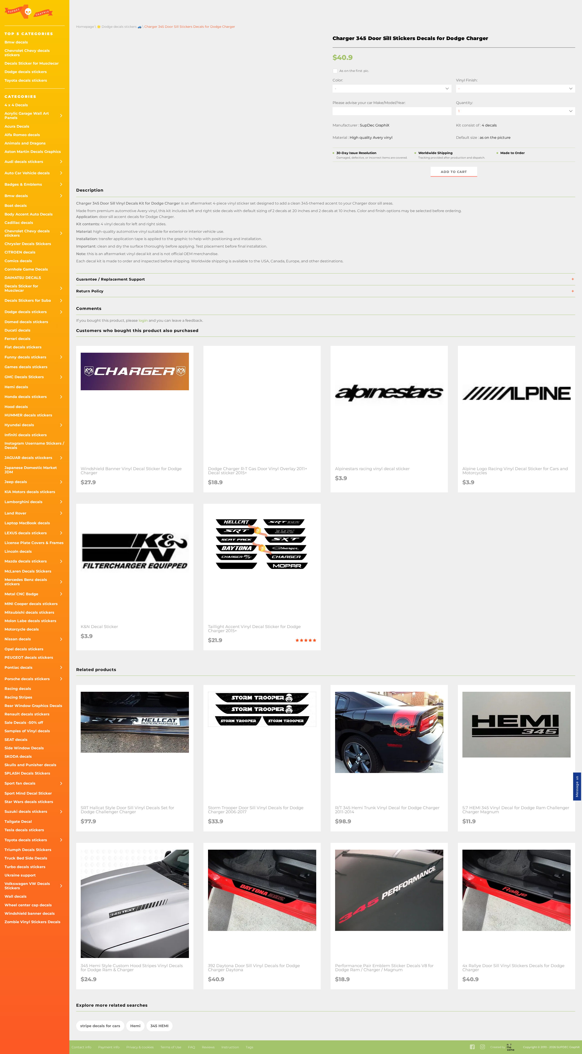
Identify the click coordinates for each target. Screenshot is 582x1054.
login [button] (143, 320)
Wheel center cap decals (28, 905)
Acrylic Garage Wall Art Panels (27, 115)
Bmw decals (16, 42)
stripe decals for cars (100, 1026)
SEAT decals (16, 739)
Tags (249, 1047)
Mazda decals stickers (26, 561)
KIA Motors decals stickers (30, 492)
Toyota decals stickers (26, 80)
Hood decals (16, 407)
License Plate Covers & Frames (34, 543)
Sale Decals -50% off (24, 722)
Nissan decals (18, 639)
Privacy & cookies (140, 1047)
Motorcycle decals (22, 629)
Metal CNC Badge (21, 594)
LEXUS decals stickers (26, 533)
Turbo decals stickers (25, 867)
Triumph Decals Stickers (28, 850)
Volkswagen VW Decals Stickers (27, 886)
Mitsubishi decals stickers (29, 612)
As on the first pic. (354, 71)
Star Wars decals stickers (29, 802)
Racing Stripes (18, 697)
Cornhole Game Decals (26, 269)
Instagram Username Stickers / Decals (34, 445)
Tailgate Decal (18, 821)
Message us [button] (577, 786)
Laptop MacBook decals (27, 523)
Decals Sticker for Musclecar (32, 63)
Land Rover (15, 513)
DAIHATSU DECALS (23, 278)
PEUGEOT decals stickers (29, 657)
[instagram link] (482, 1047)
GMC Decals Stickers (24, 377)
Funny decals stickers (25, 357)
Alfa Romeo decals (22, 135)
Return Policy (90, 291)
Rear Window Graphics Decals (33, 706)
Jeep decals (16, 482)
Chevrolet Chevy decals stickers (27, 52)
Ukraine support (20, 875)
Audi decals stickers (24, 162)
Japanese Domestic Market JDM (31, 470)
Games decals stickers (26, 367)
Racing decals (18, 689)
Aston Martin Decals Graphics (33, 151)
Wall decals (16, 896)
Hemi (135, 1026)
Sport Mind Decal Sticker (28, 793)
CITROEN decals (20, 252)
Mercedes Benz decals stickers (26, 582)
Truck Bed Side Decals (26, 858)
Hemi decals (16, 387)
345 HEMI (159, 1026)
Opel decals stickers (24, 649)
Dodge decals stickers (26, 72)
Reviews (208, 1047)
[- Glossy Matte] (515, 89)
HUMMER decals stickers (28, 415)
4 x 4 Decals (16, 105)
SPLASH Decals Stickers (27, 773)
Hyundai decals (19, 425)
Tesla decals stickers (24, 830)
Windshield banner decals (30, 913)
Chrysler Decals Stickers (28, 244)
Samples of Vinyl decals (27, 731)
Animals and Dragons (25, 143)
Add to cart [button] (454, 172)
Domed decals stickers (26, 322)
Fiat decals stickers (23, 347)
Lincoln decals (18, 551)
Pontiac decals (19, 667)
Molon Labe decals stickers (30, 621)
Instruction (230, 1047)
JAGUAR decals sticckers (28, 458)
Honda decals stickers (26, 397)
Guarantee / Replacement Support (110, 279)
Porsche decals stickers (27, 679)
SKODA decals (18, 756)
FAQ (191, 1047)
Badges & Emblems (23, 184)
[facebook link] (472, 1047)
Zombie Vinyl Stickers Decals (32, 922)
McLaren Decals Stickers (28, 571)
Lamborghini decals (24, 502)
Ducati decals (17, 330)
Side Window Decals (24, 748)
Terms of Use (171, 1047)
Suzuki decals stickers (26, 811)
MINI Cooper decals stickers (31, 604)
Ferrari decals (17, 339)
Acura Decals (17, 126)
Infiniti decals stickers (26, 435)
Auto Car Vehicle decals (27, 173)
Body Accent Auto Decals (29, 214)
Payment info (109, 1047)
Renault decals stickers (27, 714)
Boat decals (16, 205)
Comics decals (18, 261)
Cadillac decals (19, 222)
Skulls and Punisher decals (30, 765)
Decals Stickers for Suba (28, 300)
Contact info (81, 1047)
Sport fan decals (20, 783)
